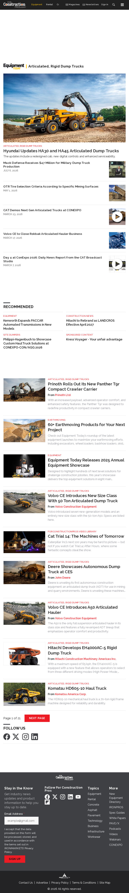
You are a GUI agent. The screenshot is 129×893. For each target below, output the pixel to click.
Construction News (79, 316)
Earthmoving (57, 420)
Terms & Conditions (84, 882)
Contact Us (26, 882)
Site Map (104, 882)
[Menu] (122, 4)
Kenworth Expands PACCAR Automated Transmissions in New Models (27, 324)
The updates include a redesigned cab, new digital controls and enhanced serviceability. (59, 156)
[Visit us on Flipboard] (47, 802)
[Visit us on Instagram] (25, 736)
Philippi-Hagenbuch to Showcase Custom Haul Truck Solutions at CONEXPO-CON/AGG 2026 (27, 343)
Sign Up (15, 859)
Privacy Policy (60, 882)
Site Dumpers (11, 335)
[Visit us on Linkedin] (34, 736)
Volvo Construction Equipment (76, 506)
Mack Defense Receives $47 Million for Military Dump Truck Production (46, 164)
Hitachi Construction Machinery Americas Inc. (85, 659)
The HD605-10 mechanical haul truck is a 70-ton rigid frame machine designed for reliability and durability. (86, 701)
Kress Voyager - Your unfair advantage (94, 339)
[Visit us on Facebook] (6, 736)
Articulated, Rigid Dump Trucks (22, 146)
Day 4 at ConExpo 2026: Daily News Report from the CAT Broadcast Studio (52, 259)
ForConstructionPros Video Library (72, 531)
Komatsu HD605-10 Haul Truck (77, 688)
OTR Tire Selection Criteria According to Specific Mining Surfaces (50, 186)
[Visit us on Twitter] (16, 736)
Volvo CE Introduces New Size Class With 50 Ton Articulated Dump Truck (83, 498)
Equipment (10, 316)
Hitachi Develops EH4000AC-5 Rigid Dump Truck (82, 650)
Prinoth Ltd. (63, 395)
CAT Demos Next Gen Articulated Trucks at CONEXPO (42, 210)
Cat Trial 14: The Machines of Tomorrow (86, 536)
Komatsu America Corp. (70, 694)
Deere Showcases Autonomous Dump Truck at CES (84, 569)
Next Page (37, 718)
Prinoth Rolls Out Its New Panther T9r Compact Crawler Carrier (83, 387)
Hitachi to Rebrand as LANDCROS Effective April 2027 (90, 322)
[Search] (113, 4)
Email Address (14, 814)
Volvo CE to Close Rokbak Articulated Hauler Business (42, 234)
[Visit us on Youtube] (78, 796)
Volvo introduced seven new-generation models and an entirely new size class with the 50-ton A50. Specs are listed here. (86, 515)
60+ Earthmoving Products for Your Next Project (86, 427)
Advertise (42, 882)
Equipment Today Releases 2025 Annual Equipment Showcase (86, 463)
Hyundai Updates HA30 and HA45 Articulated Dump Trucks (61, 150)
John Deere (63, 577)
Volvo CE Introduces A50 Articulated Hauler (83, 610)
